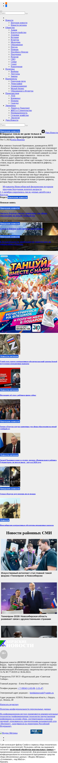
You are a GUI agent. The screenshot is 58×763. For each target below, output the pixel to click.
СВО (13, 59)
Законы (14, 76)
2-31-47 (39, 688)
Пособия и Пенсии (19, 52)
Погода (14, 47)
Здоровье (15, 35)
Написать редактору (9, 704)
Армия (14, 30)
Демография (16, 83)
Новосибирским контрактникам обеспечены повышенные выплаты (27, 525)
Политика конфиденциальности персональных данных (25, 709)
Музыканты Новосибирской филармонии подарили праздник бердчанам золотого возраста (28, 188)
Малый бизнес (17, 88)
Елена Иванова (18, 139)
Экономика (10, 105)
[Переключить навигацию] (1, 11)
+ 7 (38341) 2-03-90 (26, 688)
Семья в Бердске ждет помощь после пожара (22, 229)
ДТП (13, 96)
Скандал (15, 103)
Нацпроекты (11, 79)
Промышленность (19, 113)
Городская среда (18, 81)
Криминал (15, 98)
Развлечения (16, 66)
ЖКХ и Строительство (21, 110)
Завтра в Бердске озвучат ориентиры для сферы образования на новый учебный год (23, 214)
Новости (9, 20)
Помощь (14, 49)
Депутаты (15, 74)
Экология (15, 118)
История (15, 37)
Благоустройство (18, 32)
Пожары (14, 100)
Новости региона (19, 25)
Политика (10, 69)
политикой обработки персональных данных (32, 749)
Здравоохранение (19, 86)
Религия (14, 57)
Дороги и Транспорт (20, 108)
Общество (10, 27)
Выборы (14, 71)
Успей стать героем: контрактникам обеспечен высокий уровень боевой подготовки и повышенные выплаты (28, 362)
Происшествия (12, 93)
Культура (15, 40)
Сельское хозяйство (20, 115)
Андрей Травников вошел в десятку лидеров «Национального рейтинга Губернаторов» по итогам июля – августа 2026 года (28, 461)
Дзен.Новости (11, 120)
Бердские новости (19, 23)
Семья (13, 62)
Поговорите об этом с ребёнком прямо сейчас (18, 395)
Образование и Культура (22, 91)
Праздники (16, 54)
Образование (17, 44)
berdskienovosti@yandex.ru (42, 693)
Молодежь (15, 42)
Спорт (14, 64)
